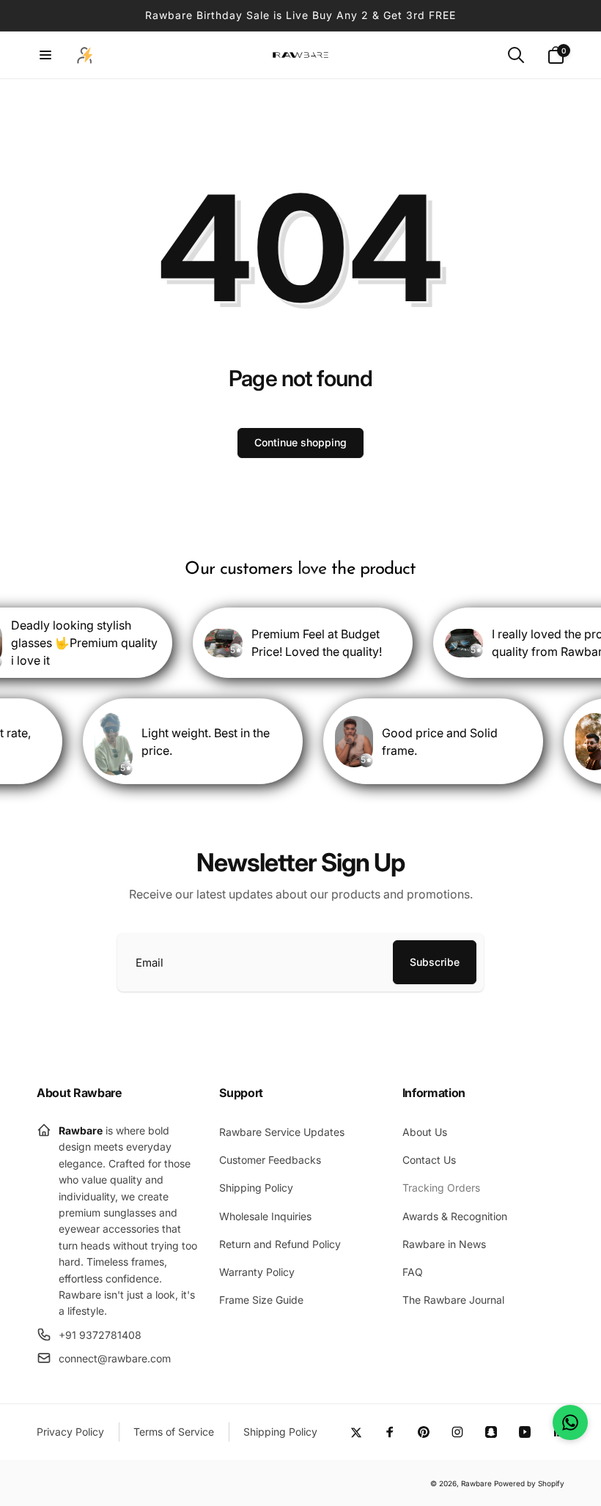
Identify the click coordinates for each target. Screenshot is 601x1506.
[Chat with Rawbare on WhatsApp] (570, 1422)
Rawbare (476, 1483)
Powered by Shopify (529, 1483)
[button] (45, 55)
